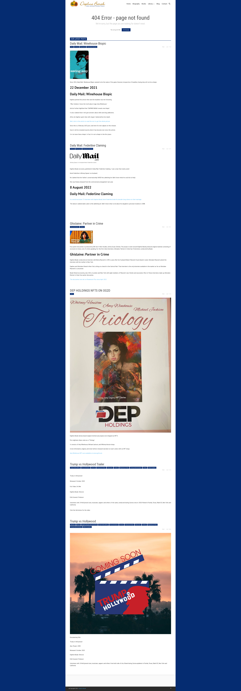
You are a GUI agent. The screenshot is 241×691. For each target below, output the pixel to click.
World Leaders (152, 467)
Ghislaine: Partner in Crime (86, 223)
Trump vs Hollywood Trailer (87, 464)
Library (150, 5)
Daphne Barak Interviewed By (89, 524)
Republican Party (124, 467)
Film (72, 47)
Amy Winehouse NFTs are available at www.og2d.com (86, 453)
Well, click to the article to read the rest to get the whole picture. (90, 121)
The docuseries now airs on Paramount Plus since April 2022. (88, 279)
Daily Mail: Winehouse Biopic (88, 43)
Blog (158, 4)
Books (144, 4)
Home (129, 4)
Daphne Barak (82, 688)
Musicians (82, 47)
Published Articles (91, 47)
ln (170, 688)
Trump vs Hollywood (83, 521)
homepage (126, 30)
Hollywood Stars (101, 467)
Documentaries (75, 227)
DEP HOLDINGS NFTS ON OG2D (90, 290)
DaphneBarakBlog (75, 467)
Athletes (73, 524)
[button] (169, 3)
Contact (164, 4)
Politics (116, 467)
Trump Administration (136, 467)
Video (145, 467)
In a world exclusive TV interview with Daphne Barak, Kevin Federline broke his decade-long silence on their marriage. (106, 199)
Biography (136, 4)
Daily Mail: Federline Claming (88, 145)
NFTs (72, 294)
